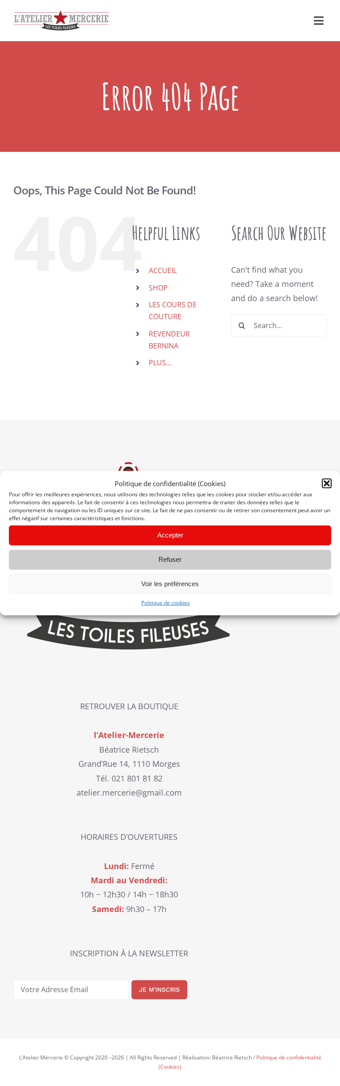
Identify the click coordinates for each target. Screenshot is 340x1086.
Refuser (170, 559)
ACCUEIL (163, 270)
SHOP (158, 288)
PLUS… (160, 362)
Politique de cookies (165, 602)
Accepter (170, 535)
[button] (326, 483)
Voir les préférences (170, 583)
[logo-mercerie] (61, 14)
